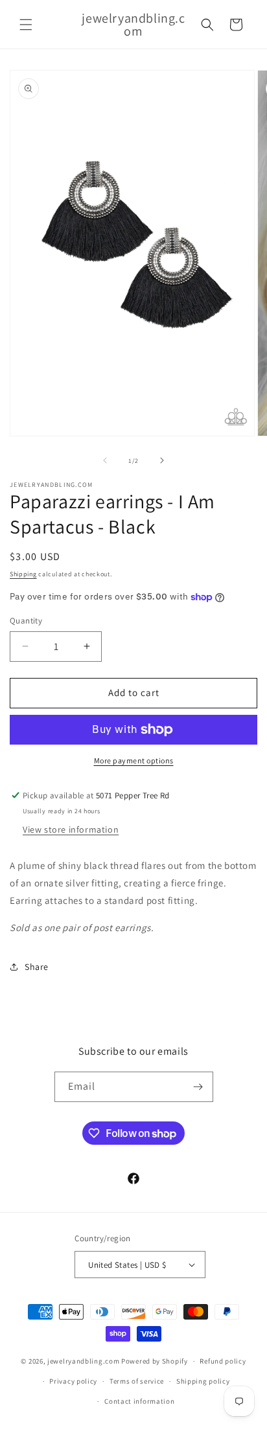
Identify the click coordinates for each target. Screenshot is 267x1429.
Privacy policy (73, 1381)
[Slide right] (162, 460)
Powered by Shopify (154, 1361)
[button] (26, 24)
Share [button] (37, 967)
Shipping (23, 574)
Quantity (26, 620)
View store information (71, 829)
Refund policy (223, 1361)
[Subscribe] (198, 1087)
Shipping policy (203, 1381)
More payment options (134, 760)
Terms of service (137, 1381)
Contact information (139, 1401)
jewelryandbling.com (83, 1361)
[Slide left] (105, 460)
